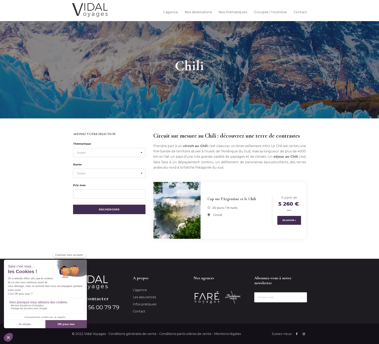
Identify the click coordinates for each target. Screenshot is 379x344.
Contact (300, 12)
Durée (77, 164)
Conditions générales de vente (133, 334)
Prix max (79, 185)
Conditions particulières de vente (185, 334)
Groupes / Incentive (270, 12)
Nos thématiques (233, 12)
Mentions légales (227, 334)
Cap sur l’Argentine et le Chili (231, 199)
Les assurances (144, 297)
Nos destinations (198, 12)
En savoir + (289, 220)
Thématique (82, 143)
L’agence (170, 12)
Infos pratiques (144, 304)
